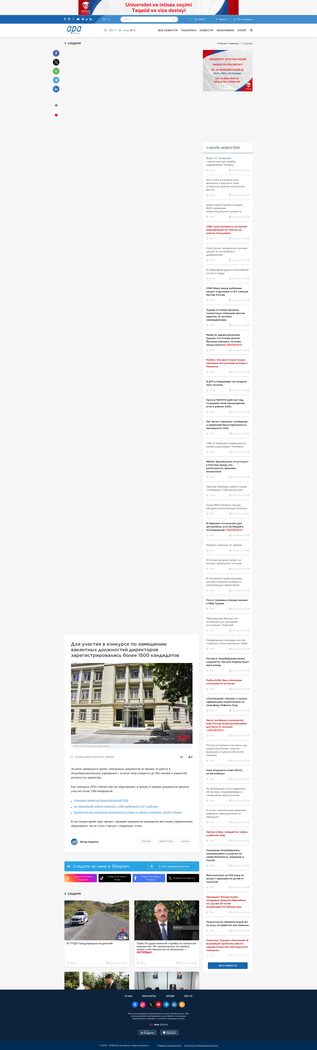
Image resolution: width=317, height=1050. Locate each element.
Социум (247, 43)
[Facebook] (65, 19)
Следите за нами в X (184, 878)
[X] (73, 19)
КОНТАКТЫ (149, 996)
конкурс (146, 841)
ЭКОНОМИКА (225, 30)
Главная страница (228, 43)
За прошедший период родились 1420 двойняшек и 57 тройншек (116, 806)
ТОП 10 (188, 996)
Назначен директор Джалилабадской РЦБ (101, 800)
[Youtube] (78, 19)
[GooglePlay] (147, 1033)
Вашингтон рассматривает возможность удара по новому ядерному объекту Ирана (127, 812)
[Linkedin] (87, 19)
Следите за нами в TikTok (117, 878)
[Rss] (91, 19)
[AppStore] (169, 1033)
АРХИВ (170, 996)
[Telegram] (82, 19)
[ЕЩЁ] (250, 30)
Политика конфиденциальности (201, 1045)
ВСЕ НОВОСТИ (168, 30)
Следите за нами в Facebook (150, 878)
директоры (166, 841)
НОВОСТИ (206, 30)
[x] (151, 1005)
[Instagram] (69, 19)
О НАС (128, 996)
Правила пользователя (169, 1045)
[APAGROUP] (158, 1025)
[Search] (173, 19)
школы (185, 841)
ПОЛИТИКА (188, 30)
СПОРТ (242, 30)
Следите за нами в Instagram (83, 878)
